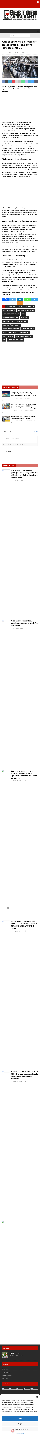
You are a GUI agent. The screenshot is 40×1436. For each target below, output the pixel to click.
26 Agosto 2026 (18, 480)
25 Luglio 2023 (17, 398)
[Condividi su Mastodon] (26, 81)
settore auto (8, 336)
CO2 (23, 314)
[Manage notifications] (12, 1430)
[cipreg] (16, 1278)
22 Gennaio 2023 (18, 421)
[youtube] (14, 6)
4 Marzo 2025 (7, 53)
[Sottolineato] (8, 444)
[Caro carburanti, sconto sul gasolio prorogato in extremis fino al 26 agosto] (6, 693)
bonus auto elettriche (26, 310)
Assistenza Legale (7, 1375)
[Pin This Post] (13, 81)
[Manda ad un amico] (16, 81)
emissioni (24, 318)
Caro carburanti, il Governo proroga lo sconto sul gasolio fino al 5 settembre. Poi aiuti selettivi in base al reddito (24, 473)
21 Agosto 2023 (17, 410)
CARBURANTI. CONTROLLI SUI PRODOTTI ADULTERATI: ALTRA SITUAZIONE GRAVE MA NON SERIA (24, 924)
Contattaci (5, 1369)
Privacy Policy (20, 1434)
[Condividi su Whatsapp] (23, 81)
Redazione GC (19, 53)
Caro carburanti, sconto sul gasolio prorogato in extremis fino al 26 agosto (24, 623)
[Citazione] (18, 444)
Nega (20, 1424)
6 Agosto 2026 (17, 931)
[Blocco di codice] (20, 444)
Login (36, 431)
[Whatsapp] (27, 299)
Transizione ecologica (23, 336)
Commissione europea (10, 318)
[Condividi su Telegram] (29, 81)
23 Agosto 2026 (18, 628)
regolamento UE (28, 329)
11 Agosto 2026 (17, 781)
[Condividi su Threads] (36, 81)
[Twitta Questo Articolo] (7, 81)
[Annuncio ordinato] (13, 444)
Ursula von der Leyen (15, 340)
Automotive (30, 307)
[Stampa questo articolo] (20, 81)
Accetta (20, 1418)
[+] (27, 444)
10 (2, 400)
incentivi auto (8, 321)
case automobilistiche (11, 314)
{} (24, 444)
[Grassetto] (4, 444)
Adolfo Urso (11, 307)
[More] (20, 303)
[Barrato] (11, 444)
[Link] (22, 444)
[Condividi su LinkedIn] (10, 81)
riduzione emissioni (9, 333)
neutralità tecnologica (11, 325)
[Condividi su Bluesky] (33, 81)
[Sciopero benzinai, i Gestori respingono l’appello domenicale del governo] (6, 419)
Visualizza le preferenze (20, 1429)
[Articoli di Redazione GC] (5, 1357)
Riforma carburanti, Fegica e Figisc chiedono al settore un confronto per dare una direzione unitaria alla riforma (23, 393)
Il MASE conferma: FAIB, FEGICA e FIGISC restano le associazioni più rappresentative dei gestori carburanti (24, 1075)
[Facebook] (18, 6)
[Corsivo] (6, 444)
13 (11, 423)
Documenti (5, 1378)
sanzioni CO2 (24, 333)
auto (20, 307)
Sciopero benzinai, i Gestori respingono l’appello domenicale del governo (23, 417)
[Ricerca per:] (20, 36)
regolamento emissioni (11, 329)
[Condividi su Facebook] (3, 81)
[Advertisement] (21, 24)
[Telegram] (34, 299)
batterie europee (9, 310)
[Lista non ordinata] (15, 444)
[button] (37, 1397)
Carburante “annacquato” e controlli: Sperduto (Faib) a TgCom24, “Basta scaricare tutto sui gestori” (24, 774)
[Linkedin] (20, 299)
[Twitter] (22, 6)
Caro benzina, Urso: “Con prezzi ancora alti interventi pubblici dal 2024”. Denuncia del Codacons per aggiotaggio (24, 406)
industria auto (22, 321)
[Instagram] (25, 6)
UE (4, 340)
